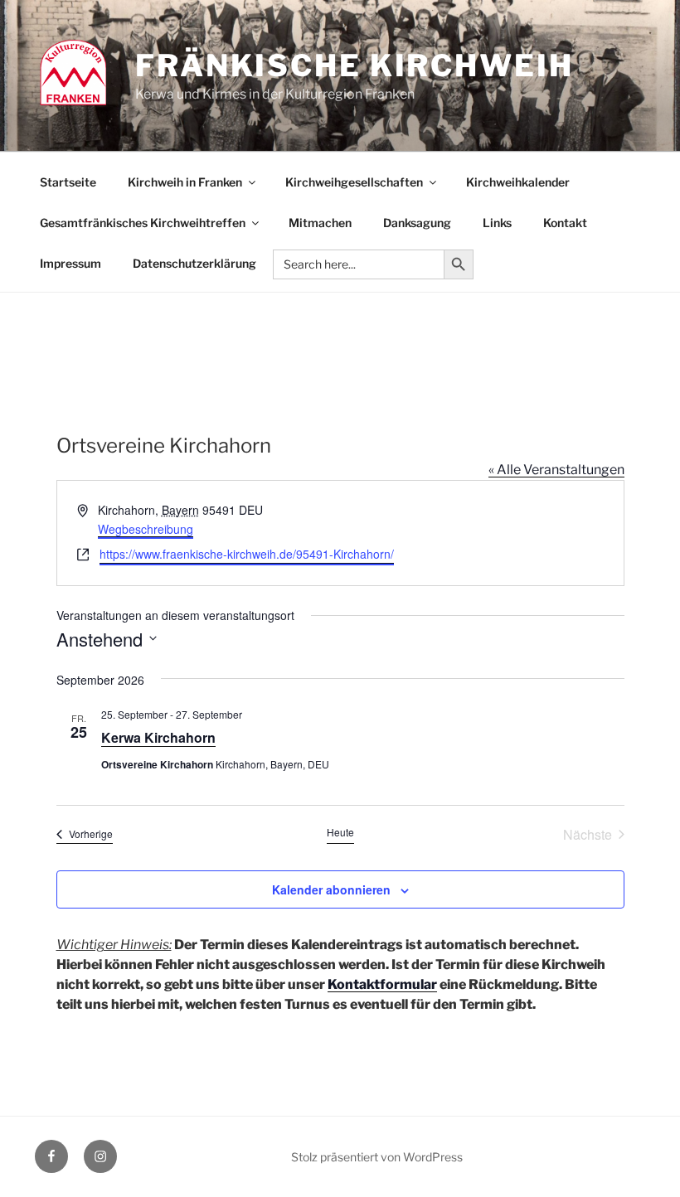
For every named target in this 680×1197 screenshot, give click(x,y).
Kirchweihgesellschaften (354, 182)
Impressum (70, 263)
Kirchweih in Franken (185, 182)
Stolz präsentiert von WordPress (377, 1157)
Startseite (68, 182)
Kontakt (565, 223)
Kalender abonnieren (331, 889)
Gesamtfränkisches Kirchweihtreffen (142, 223)
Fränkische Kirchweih (354, 65)
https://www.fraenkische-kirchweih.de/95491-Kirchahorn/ (247, 553)
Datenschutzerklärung (194, 263)
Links (497, 223)
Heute (340, 832)
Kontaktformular (382, 984)
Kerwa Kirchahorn (158, 737)
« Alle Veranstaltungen (556, 469)
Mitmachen (320, 223)
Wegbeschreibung (145, 529)
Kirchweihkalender (518, 182)
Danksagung (417, 223)
